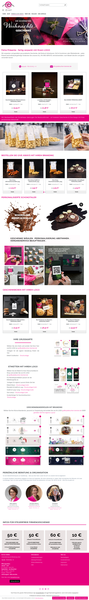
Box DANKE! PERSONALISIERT (73, 100)
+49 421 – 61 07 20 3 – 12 (34, 507)
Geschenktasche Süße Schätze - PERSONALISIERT (15, 320)
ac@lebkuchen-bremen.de (34, 506)
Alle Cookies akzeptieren (81, 598)
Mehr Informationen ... (39, 598)
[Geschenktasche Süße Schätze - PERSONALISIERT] (16, 306)
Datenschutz (64, 565)
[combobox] (51, 5)
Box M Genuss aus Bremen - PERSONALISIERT (44, 320)
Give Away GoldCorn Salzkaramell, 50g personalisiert (34, 180)
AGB (32, 565)
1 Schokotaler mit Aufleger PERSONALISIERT (76, 180)
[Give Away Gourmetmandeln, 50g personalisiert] (55, 168)
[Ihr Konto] (3, 10)
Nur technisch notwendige (59, 598)
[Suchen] (65, 5)
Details (15, 111)
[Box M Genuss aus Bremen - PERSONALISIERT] (44, 306)
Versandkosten (40, 593)
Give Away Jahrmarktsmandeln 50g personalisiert (12, 180)
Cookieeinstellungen (36, 557)
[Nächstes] (87, 176)
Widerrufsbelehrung (36, 562)
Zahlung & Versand (36, 560)
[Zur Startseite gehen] (8, 5)
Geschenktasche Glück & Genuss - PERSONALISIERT (16, 100)
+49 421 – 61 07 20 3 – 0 (28, 66)
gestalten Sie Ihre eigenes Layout (44, 412)
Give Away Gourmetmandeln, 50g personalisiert (55, 180)
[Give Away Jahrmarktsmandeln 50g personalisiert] (12, 168)
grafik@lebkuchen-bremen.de (27, 348)
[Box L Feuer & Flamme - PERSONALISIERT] (73, 306)
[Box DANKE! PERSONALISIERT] (73, 85)
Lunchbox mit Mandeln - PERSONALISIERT (44, 100)
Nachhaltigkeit (65, 557)
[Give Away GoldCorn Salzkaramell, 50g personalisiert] (33, 168)
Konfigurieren (70, 598)
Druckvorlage (24, 355)
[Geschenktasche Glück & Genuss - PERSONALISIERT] (16, 85)
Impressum (64, 562)
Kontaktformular (15, 577)
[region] (44, 176)
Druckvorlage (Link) (22, 385)
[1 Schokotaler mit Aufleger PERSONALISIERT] (76, 168)
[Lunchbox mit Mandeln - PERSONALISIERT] (44, 85)
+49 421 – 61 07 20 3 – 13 (55, 509)
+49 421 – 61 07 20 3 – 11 (13, 509)
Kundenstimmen (65, 560)
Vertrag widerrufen (15, 581)
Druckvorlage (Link (21, 392)
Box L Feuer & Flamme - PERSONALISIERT (73, 320)
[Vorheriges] (2, 176)
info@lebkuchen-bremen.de (62, 66)
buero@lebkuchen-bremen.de (54, 507)
